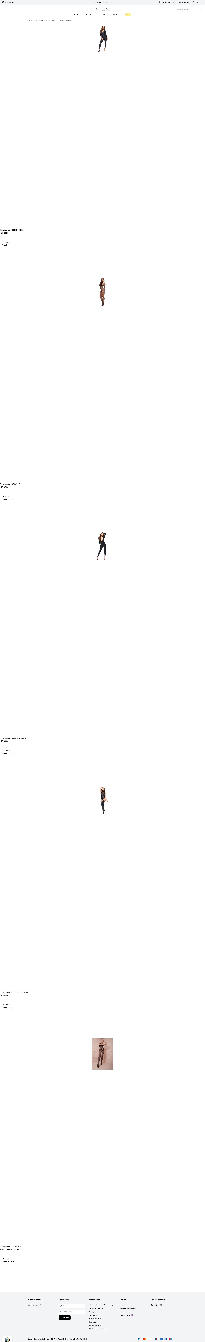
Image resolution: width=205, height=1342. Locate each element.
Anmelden (64, 1317)
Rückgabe (92, 1312)
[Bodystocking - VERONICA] (102, 1140)
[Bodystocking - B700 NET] (102, 378)
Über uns (123, 1305)
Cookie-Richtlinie (95, 1318)
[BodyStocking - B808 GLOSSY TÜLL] (102, 886)
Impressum (93, 1322)
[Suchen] (200, 9)
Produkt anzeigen (8, 245)
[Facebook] (152, 1305)
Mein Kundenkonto (168, 2)
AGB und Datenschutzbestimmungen (101, 1305)
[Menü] (201, 1337)
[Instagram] (156, 1305)
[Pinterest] (160, 1305)
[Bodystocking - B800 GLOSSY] (102, 124)
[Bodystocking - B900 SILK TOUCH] (102, 632)
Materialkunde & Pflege (128, 1308)
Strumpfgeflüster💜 (126, 1315)
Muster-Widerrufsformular (98, 1329)
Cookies (122, 1312)
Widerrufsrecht (94, 1315)
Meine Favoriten (184, 2)
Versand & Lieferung (96, 1308)
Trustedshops (9, 2)
